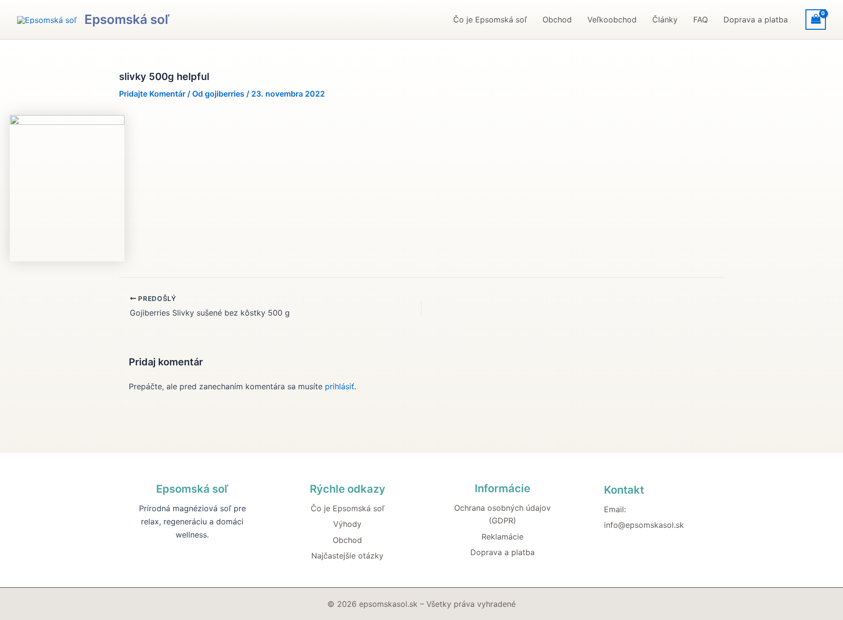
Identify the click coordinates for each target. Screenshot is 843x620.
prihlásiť (339, 386)
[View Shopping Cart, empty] (815, 19)
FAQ (700, 19)
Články (665, 19)
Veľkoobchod (612, 19)
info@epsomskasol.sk (644, 525)
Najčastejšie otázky (347, 555)
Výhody (347, 524)
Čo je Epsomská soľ (490, 19)
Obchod (557, 19)
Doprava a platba (755, 19)
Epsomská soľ (126, 19)
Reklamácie (502, 536)
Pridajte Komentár (152, 94)
